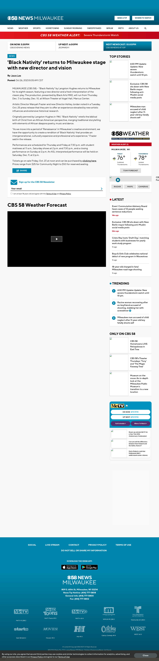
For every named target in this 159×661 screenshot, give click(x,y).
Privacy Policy (65, 194)
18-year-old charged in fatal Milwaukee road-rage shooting (127, 268)
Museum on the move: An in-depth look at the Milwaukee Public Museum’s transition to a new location (139, 383)
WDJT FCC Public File (54, 650)
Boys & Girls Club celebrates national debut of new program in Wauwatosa (130, 255)
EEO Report (79, 650)
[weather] (114, 159)
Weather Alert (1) (119, 144)
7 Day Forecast (130, 171)
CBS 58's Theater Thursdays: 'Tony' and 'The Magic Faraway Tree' (138, 362)
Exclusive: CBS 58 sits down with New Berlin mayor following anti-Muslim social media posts (139, 91)
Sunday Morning (73, 28)
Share (23, 171)
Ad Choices (107, 650)
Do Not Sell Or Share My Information (84, 550)
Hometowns (52, 28)
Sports (36, 28)
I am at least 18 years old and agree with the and (42, 194)
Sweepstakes (94, 28)
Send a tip (122, 18)
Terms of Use (51, 194)
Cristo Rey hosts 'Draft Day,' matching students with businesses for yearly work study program (130, 241)
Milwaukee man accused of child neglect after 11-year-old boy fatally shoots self (139, 112)
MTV (121, 28)
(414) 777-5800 (86, 595)
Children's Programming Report (93, 650)
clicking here (89, 160)
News (10, 28)
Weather (23, 28)
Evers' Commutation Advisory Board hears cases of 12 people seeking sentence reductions (129, 209)
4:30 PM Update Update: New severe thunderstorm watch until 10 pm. (139, 69)
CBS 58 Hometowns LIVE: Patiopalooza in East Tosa (139, 345)
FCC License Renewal (69, 650)
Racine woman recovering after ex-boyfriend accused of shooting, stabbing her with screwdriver (132, 306)
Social (32, 545)
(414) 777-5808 (88, 592)
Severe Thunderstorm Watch (101, 35)
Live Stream (52, 545)
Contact (74, 545)
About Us (134, 28)
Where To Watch (143, 18)
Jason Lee (16, 75)
